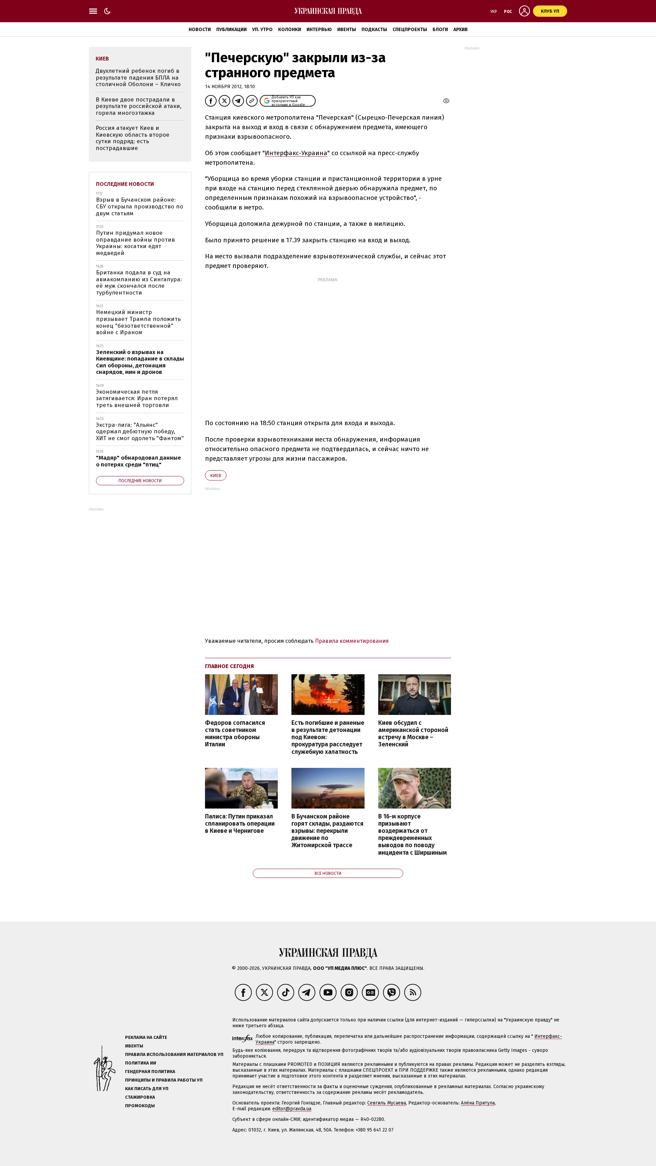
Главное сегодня (229, 666)
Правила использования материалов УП (174, 1054)
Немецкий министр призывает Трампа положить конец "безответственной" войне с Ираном (138, 322)
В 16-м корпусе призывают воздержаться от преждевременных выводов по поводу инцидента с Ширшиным (412, 834)
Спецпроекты (410, 29)
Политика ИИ (140, 1063)
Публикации (231, 29)
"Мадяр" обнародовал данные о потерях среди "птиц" (138, 461)
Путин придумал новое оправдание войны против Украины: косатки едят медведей (135, 243)
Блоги (440, 29)
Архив (460, 29)
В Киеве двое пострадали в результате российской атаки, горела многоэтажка (138, 106)
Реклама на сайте (146, 1037)
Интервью (319, 29)
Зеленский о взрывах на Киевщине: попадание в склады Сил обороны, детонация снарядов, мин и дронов (140, 362)
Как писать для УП (146, 1088)
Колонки (289, 29)
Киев (215, 475)
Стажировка (140, 1097)
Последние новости (125, 184)
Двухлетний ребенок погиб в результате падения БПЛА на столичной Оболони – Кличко (138, 77)
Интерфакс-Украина (296, 153)
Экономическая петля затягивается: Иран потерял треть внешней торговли (137, 398)
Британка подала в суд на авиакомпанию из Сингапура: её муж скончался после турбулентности (139, 282)
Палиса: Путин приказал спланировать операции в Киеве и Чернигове (240, 824)
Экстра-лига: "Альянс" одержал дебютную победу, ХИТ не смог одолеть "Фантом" (140, 431)
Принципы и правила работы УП (164, 1080)
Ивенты (346, 29)
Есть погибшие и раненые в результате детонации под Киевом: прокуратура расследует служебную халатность (327, 737)
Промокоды (140, 1105)
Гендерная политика (150, 1071)
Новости (200, 29)
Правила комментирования (352, 641)
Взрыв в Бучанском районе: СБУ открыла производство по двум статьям (139, 206)
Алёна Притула (478, 1103)
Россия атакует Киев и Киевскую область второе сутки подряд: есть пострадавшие (132, 138)
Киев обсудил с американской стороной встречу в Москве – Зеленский (413, 733)
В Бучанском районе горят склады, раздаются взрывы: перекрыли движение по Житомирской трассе (327, 831)
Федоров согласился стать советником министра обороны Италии (235, 733)
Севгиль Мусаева (386, 1103)
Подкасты (374, 29)
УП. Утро (262, 29)
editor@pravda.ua (291, 1109)
